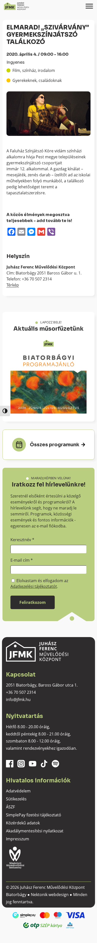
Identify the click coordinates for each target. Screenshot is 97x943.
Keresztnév (22, 539)
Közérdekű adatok (23, 823)
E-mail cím (21, 560)
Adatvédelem (18, 791)
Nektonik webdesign (50, 894)
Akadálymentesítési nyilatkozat (34, 831)
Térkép (12, 285)
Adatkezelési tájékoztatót (33, 586)
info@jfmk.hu (18, 699)
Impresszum (17, 839)
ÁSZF (10, 807)
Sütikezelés (16, 799)
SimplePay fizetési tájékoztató (33, 815)
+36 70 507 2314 (21, 692)
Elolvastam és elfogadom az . (39, 583)
